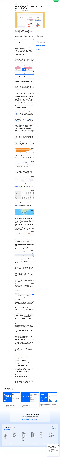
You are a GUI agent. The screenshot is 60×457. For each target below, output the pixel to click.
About (40, 436)
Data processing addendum (51, 435)
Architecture (5, 435)
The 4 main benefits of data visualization (41, 33)
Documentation (23, 437)
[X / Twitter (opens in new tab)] (55, 428)
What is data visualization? (39, 32)
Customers (41, 434)
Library (22, 434)
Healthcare (14, 434)
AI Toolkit (5, 434)
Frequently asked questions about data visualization (41, 42)
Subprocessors (50, 436)
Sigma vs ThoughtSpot (33, 436)
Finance (13, 437)
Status (49, 437)
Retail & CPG (14, 435)
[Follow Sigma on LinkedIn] (37, 49)
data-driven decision (20, 63)
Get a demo (16, 354)
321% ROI (18, 347)
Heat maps (16, 205)
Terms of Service (42, 443)
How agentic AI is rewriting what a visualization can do (40, 36)
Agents (4, 433)
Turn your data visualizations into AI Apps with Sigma (41, 41)
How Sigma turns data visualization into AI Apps (41, 39)
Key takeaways (38, 31)
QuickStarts (23, 438)
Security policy (50, 434)
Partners (41, 437)
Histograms (16, 239)
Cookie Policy (38, 443)
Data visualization (17, 39)
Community (23, 440)
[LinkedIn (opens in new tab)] (52, 428)
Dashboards (5, 436)
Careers (40, 433)
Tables (15, 136)
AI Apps (24, 333)
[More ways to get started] (58, 0)
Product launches (23, 435)
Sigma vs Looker (32, 435)
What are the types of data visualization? (40, 35)
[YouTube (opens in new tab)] (53, 428)
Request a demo (40, 45)
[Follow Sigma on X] (39, 49)
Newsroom (41, 435)
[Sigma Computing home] (2, 0)
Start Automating (25, 419)
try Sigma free (20, 354)
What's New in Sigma (24, 433)
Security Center (50, 433)
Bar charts (16, 142)
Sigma (16, 333)
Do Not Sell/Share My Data (53, 443)
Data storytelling (17, 113)
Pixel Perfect (5, 438)
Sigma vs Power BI (33, 433)
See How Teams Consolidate (33, 419)
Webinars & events (24, 436)
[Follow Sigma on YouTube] (38, 49)
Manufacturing (14, 436)
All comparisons (32, 437)
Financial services (14, 433)
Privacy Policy (34, 443)
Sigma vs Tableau (32, 434)
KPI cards (16, 246)
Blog (22, 439)
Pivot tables (16, 186)
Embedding (5, 437)
